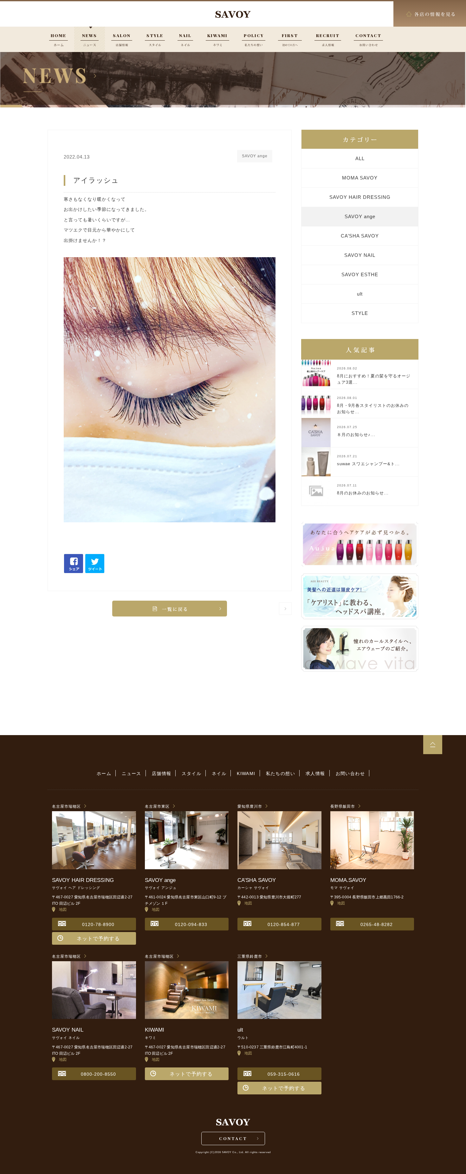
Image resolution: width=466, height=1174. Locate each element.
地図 (61, 909)
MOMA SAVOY (360, 177)
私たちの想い (280, 773)
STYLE (360, 313)
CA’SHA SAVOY (360, 235)
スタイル (191, 773)
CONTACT (233, 1138)
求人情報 (315, 773)
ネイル (219, 773)
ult (360, 294)
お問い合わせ (350, 773)
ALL (360, 158)
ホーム (104, 773)
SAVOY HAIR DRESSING (360, 197)
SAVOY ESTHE (359, 274)
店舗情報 (162, 773)
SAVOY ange (360, 216)
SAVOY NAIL (359, 255)
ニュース (131, 773)
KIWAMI (246, 773)
